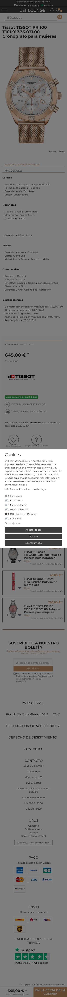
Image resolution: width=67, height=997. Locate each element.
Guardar (33, 536)
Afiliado (33, 832)
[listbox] (13, 554)
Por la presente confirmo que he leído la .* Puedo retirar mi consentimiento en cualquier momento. (34, 677)
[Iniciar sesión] (52, 9)
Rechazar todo (33, 542)
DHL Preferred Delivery (23, 514)
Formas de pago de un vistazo (33, 862)
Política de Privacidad (27, 714)
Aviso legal (32, 703)
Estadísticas (17, 500)
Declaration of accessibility (33, 726)
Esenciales (16, 496)
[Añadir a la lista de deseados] (19, 561)
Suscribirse (33, 668)
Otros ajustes (12, 523)
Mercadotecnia (18, 505)
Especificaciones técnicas (22, 164)
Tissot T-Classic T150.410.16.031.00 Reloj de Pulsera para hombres (42, 554)
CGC (56, 714)
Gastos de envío (55, 564)
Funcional (15, 518)
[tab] (33, 163)
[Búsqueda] (59, 17)
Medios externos (19, 509)
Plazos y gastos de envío (33, 912)
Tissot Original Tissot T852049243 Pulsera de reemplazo (40, 581)
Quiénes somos (33, 829)
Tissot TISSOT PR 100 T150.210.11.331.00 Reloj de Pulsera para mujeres (42, 609)
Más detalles (13, 170)
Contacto (33, 749)
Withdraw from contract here (33, 842)
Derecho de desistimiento (32, 737)
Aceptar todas (33, 529)
